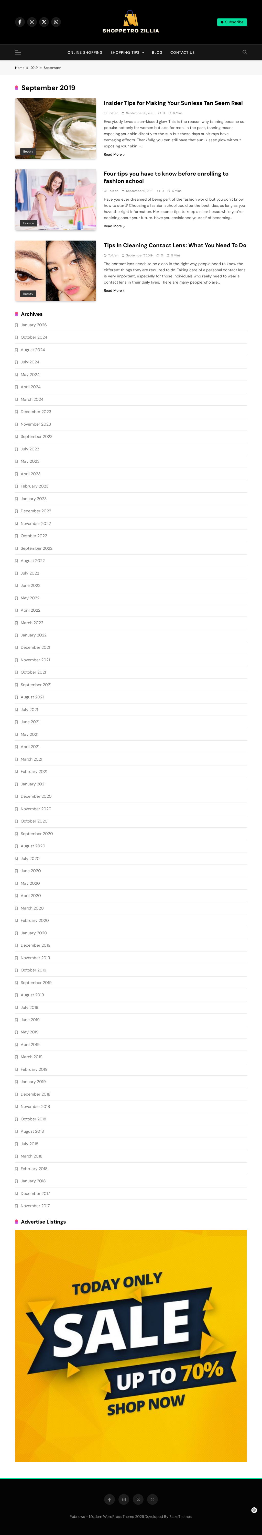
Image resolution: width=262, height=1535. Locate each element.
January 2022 (34, 635)
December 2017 (35, 1193)
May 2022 (30, 598)
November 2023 (36, 424)
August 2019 (32, 995)
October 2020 (34, 821)
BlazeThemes (180, 1516)
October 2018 (33, 1119)
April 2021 (30, 746)
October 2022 (34, 535)
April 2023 (30, 474)
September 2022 (36, 548)
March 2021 (31, 759)
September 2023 (36, 436)
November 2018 (35, 1106)
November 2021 (35, 660)
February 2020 (35, 920)
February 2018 (34, 1168)
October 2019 (33, 970)
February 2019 (34, 1069)
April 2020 (31, 895)
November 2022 (36, 523)
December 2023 (36, 411)
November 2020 (36, 809)
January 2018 (33, 1181)
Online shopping (85, 52)
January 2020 (34, 933)
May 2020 (30, 883)
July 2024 (30, 362)
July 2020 (30, 858)
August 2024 (33, 349)
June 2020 (31, 870)
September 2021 (36, 684)
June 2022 (30, 585)
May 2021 (29, 734)
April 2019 (30, 1044)
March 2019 (31, 1057)
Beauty (28, 151)
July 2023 (30, 449)
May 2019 (30, 1032)
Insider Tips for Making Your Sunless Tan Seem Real (173, 103)
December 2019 (35, 945)
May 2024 (30, 374)
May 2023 (30, 461)
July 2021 (29, 709)
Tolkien (113, 113)
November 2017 (35, 1205)
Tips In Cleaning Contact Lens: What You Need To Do (175, 245)
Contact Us (182, 52)
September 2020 (37, 833)
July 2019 (29, 1007)
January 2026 (34, 325)
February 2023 (34, 486)
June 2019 (30, 1019)
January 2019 (33, 1081)
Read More (113, 154)
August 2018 (32, 1131)
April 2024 (31, 387)
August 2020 (33, 846)
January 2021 (33, 784)
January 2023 (34, 498)
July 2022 (30, 573)
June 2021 (30, 722)
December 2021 (35, 647)
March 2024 (32, 399)
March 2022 (32, 622)
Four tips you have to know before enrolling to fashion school (166, 177)
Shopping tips (125, 52)
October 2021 (33, 672)
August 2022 (33, 560)
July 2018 (29, 1144)
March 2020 (32, 908)
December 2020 (36, 796)
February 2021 (34, 771)
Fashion (28, 223)
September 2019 (36, 982)
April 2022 (30, 610)
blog (157, 52)
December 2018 (35, 1094)
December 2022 (36, 511)
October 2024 (34, 337)
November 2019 (35, 957)
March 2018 (31, 1156)
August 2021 (32, 697)
